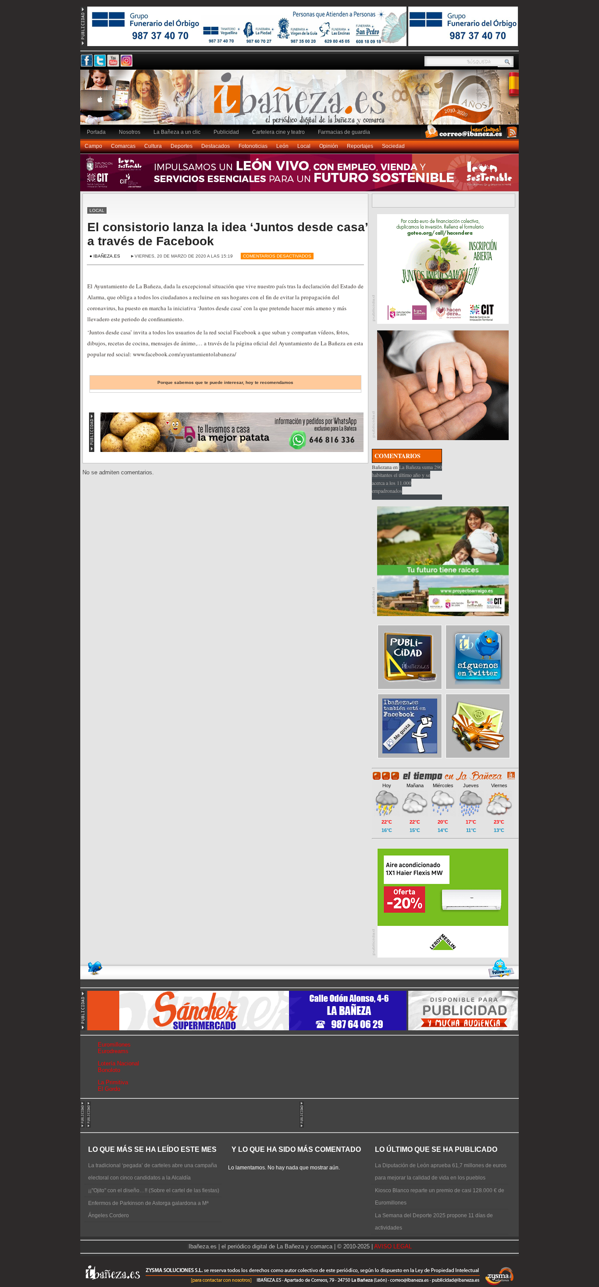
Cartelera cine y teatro (278, 132)
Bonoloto (109, 1070)
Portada (96, 132)
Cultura (153, 146)
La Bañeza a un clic (176, 132)
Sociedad (393, 146)
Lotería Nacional (118, 1063)
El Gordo (109, 1089)
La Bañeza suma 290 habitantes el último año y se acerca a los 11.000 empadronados (407, 478)
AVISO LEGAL (393, 1246)
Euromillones (114, 1044)
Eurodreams (113, 1051)
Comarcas (123, 146)
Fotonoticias (253, 146)
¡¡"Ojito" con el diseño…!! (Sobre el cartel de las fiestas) (153, 1190)
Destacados (215, 146)
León (282, 146)
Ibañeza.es (302, 102)
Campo (93, 146)
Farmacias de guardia (344, 132)
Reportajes (360, 146)
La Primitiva (113, 1082)
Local (303, 146)
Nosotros (129, 132)
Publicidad (226, 132)
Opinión (328, 146)
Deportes (182, 146)
